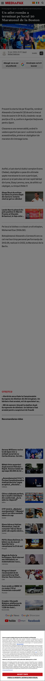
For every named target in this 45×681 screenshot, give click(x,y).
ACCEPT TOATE (22, 674)
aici (36, 651)
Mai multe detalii (20, 644)
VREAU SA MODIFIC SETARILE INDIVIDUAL (22, 677)
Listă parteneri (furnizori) (7, 670)
